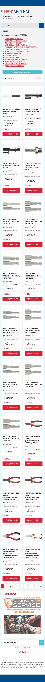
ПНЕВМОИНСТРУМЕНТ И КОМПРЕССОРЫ (21, 47)
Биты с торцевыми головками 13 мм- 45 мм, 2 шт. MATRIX (33, 384)
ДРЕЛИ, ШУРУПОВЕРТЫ (14, 66)
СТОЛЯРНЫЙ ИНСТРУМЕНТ (16, 64)
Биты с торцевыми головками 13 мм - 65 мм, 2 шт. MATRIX (10, 384)
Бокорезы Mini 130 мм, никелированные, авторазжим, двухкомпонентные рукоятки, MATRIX (10, 553)
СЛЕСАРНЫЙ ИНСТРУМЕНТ (16, 41)
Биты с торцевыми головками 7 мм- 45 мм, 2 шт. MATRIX (33, 276)
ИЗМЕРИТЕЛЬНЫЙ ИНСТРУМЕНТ (18, 51)
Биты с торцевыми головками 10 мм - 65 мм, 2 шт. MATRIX (10, 330)
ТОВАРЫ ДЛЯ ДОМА (13, 53)
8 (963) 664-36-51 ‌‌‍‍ (29, 17)
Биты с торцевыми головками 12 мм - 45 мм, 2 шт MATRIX (32, 330)
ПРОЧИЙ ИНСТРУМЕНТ (14, 39)
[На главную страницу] (15, 11)
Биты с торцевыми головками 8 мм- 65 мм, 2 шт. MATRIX (11, 222)
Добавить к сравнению (9, 124)
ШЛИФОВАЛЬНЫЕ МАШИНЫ (16, 45)
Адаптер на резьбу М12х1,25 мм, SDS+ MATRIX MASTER (11, 165)
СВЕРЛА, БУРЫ (11, 55)
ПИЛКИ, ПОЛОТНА (12, 57)
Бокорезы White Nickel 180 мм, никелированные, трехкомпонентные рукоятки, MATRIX (33, 553)
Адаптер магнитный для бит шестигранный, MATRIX (11, 111)
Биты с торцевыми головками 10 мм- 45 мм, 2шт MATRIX (33, 222)
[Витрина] (40, 78)
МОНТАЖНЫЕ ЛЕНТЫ (13, 62)
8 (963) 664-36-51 (11, 134)
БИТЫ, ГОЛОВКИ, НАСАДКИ (16, 60)
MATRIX (15, 120)
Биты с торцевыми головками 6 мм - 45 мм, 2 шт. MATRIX (11, 276)
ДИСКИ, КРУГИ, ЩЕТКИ (14, 43)
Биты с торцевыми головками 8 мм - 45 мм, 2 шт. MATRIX (11, 439)
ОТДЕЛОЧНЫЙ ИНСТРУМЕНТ (16, 49)
